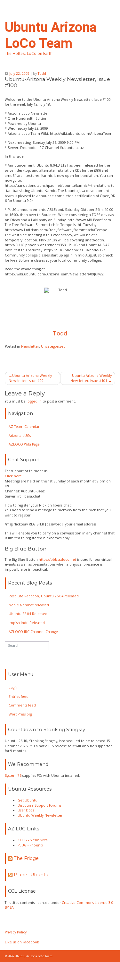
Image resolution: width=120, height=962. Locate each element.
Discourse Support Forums (39, 805)
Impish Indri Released (27, 622)
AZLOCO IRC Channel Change (33, 631)
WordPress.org (20, 714)
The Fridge (26, 858)
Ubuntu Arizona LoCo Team (51, 35)
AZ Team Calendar (24, 426)
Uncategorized (53, 346)
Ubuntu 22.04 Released (28, 613)
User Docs (26, 810)
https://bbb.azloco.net (57, 559)
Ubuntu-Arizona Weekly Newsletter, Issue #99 (30, 378)
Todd (42, 73)
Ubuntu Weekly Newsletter (40, 815)
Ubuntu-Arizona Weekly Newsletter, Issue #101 (91, 378)
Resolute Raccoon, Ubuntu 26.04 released (44, 596)
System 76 (13, 775)
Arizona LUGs (20, 435)
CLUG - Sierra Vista (33, 840)
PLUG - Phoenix (30, 845)
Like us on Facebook (22, 942)
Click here (13, 476)
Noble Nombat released (29, 605)
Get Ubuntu (27, 800)
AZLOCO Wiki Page (24, 444)
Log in (14, 687)
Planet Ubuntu (31, 875)
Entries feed (18, 696)
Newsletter (30, 346)
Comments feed (22, 705)
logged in (34, 401)
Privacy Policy (16, 932)
